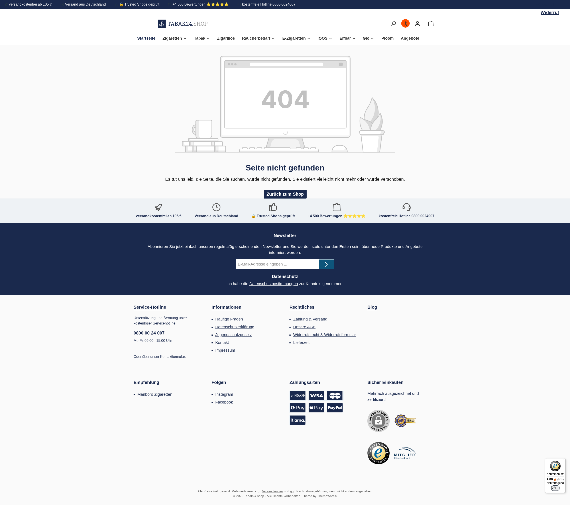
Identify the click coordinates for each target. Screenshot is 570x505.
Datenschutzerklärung (234, 327)
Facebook (224, 402)
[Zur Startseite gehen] (183, 24)
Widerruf (545, 4)
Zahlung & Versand (310, 319)
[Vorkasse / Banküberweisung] (297, 396)
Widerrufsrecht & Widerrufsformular (324, 335)
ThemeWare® (327, 496)
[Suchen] (393, 23)
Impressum (225, 350)
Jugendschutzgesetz (233, 335)
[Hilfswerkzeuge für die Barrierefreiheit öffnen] (405, 23)
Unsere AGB (304, 327)
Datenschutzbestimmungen (273, 284)
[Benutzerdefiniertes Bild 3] (405, 453)
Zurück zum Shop (285, 194)
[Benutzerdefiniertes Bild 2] (378, 453)
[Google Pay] (297, 408)
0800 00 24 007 (149, 333)
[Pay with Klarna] (297, 420)
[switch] (555, 488)
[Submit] (326, 264)
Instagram (224, 394)
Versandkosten (272, 491)
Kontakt (222, 342)
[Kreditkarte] (326, 396)
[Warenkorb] (430, 23)
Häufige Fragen (229, 319)
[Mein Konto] (417, 23)
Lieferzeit (301, 342)
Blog (372, 307)
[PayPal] (335, 408)
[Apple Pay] (316, 408)
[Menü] (563, 461)
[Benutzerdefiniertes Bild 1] (405, 420)
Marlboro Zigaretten (154, 394)
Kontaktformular (172, 357)
